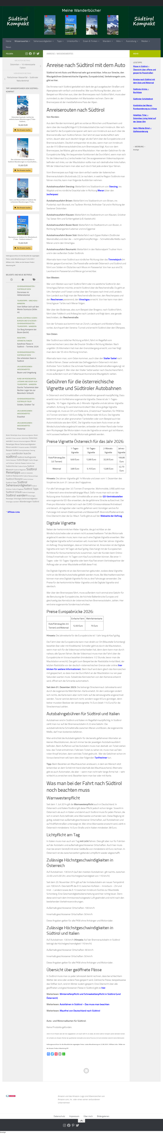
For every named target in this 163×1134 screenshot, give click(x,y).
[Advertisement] (145, 187)
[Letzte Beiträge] (11, 280)
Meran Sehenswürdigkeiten (25, 444)
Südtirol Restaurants (14, 476)
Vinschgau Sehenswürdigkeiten (25, 499)
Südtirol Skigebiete (18, 489)
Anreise (51, 53)
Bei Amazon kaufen (24, 130)
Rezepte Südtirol (12, 450)
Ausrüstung (131, 41)
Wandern (107, 41)
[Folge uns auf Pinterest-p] (34, 53)
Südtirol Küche (22, 466)
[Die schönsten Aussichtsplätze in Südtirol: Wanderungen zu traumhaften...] (22, 147)
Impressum (74, 1116)
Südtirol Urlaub (14, 492)
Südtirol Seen (11, 482)
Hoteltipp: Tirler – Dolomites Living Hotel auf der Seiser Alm (144, 118)
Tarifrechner (101, 757)
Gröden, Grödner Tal (25, 404)
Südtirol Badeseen (11, 460)
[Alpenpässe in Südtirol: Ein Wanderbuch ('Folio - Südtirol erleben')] (22, 225)
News (8, 47)
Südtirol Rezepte (14, 478)
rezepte (33, 447)
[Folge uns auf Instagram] (26, 53)
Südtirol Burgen (22, 460)
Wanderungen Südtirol (29, 501)
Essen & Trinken (90, 41)
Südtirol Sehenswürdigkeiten (19, 483)
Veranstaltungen (24, 341)
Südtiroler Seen (24, 289)
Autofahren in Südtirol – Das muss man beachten (84, 1004)
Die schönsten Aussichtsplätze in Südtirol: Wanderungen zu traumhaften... (22, 161)
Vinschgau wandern (12, 502)
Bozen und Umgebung (26, 372)
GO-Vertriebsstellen (113, 496)
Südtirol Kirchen (12, 466)
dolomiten (25, 438)
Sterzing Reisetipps (24, 450)
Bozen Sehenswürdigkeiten (25, 435)
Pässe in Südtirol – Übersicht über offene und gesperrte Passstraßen (144, 69)
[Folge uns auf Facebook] (30, 53)
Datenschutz (59, 1116)
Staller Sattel (110, 358)
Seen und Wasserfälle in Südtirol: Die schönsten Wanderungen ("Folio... (22, 201)
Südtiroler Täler (24, 402)
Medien (144, 41)
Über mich (88, 1116)
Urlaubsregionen (24, 367)
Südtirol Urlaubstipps (28, 492)
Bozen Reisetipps (12, 435)
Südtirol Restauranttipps (30, 476)
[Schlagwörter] (33, 280)
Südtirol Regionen (20, 470)
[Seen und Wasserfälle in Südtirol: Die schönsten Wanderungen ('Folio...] (22, 188)
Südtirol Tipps (31, 488)
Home (8, 41)
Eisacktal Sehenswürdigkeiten (22, 441)
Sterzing (113, 186)
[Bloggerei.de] (11, 1096)
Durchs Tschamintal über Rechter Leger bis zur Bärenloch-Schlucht (28, 390)
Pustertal (21, 429)
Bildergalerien (103, 1116)
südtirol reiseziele (27, 473)
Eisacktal (21, 416)
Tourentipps (22, 301)
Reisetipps (21, 338)
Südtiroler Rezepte (20, 463)
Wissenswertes (21, 41)
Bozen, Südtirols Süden (27, 318)
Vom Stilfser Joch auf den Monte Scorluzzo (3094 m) (28, 309)
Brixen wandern (16, 438)
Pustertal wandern (23, 447)
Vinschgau (33, 301)
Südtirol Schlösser (28, 479)
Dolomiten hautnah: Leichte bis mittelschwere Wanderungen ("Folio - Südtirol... (22, 119)
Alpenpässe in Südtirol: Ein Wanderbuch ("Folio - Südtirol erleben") (22, 238)
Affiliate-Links (14, 512)
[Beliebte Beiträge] (22, 280)
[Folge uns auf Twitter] (38, 53)
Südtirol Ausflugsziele (26, 457)
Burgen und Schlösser (26, 321)
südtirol (11, 457)
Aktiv (118, 41)
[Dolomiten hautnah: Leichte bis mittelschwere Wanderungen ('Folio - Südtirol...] (22, 105)
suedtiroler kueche (21, 453)
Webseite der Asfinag (111, 515)
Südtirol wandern (17, 495)
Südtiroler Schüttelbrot (143, 99)
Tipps (59, 41)
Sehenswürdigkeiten (43, 41)
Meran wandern (12, 447)
